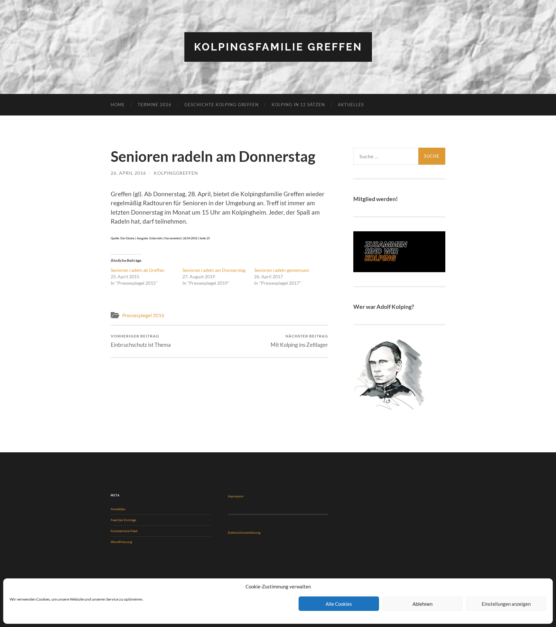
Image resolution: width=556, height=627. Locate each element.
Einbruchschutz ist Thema (141, 341)
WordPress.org (121, 542)
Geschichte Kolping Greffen (221, 104)
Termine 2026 (154, 104)
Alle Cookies (339, 604)
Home (118, 104)
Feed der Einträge (123, 520)
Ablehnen (422, 604)
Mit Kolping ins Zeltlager (299, 341)
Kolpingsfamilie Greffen (278, 47)
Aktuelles (351, 104)
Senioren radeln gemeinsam (281, 270)
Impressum (235, 496)
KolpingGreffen (176, 173)
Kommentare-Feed (124, 531)
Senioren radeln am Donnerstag (214, 270)
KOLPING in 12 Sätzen (298, 104)
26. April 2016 (128, 173)
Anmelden (118, 509)
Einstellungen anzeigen (506, 604)
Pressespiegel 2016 (143, 315)
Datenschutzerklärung (244, 532)
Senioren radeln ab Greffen (137, 270)
